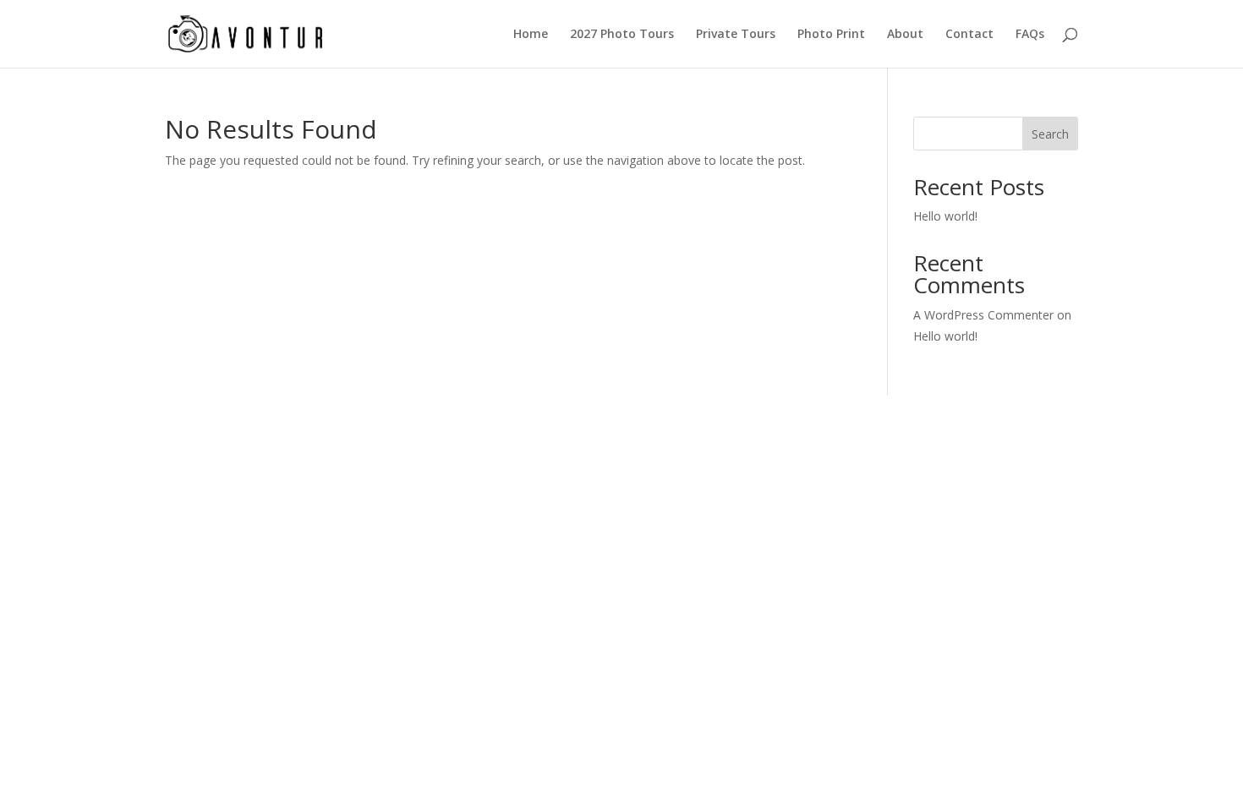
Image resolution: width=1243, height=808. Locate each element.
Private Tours (735, 34)
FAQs (1030, 34)
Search (1050, 134)
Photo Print (831, 34)
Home (530, 34)
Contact (969, 34)
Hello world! (945, 216)
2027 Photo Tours (622, 34)
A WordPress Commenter (983, 315)
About (905, 34)
